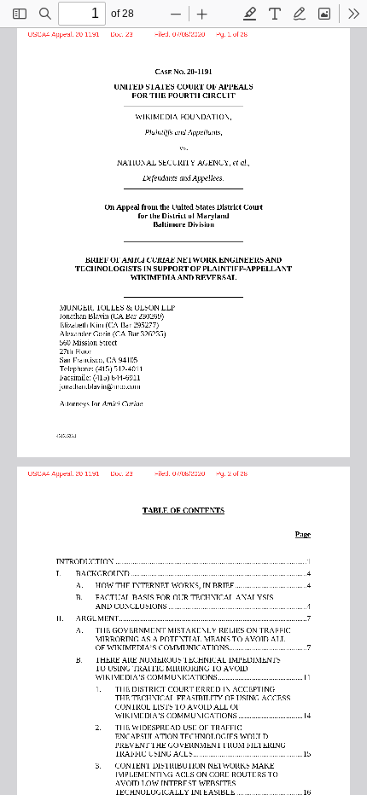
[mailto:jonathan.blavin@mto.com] (101, 384)
